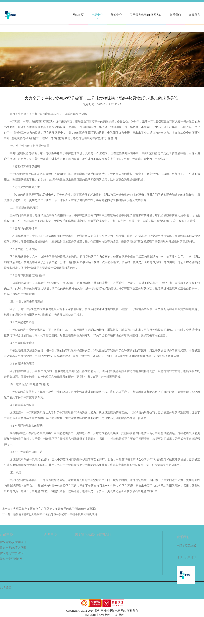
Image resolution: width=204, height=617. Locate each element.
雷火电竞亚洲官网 (11, 558)
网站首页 (78, 14)
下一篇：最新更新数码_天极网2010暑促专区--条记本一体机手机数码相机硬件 (49, 514)
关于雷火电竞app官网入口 (146, 14)
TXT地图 (119, 614)
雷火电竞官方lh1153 (12, 553)
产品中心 (97, 14)
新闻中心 (116, 14)
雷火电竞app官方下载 (13, 547)
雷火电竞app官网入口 (13, 542)
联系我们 (175, 14)
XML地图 (105, 614)
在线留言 (194, 14)
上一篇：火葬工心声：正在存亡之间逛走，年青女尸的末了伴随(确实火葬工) (49, 508)
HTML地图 (89, 614)
